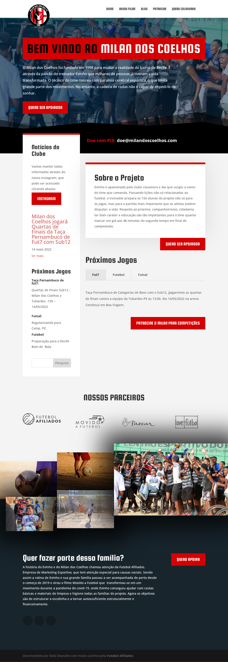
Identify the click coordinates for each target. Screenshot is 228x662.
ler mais (38, 256)
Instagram (46, 198)
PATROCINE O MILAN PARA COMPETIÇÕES (168, 323)
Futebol (118, 275)
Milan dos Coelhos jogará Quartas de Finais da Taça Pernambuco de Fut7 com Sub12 (51, 229)
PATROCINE (159, 9)
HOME (110, 9)
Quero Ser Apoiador (183, 244)
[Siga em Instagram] (39, 621)
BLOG (144, 9)
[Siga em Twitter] (28, 621)
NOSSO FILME (127, 9)
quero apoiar (188, 559)
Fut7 (95, 275)
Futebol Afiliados (120, 656)
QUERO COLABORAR (183, 9)
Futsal (142, 275)
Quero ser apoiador (45, 107)
